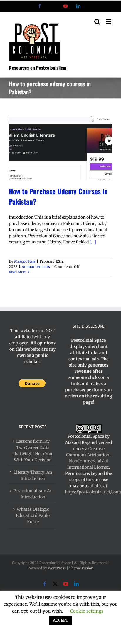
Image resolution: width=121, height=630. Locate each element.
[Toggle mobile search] (97, 22)
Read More (17, 272)
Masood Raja (24, 261)
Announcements (36, 266)
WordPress (57, 568)
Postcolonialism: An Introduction (33, 494)
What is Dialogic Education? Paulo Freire (33, 515)
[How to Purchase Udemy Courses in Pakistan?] (60, 147)
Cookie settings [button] (86, 611)
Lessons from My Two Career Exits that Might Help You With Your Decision (32, 450)
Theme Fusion (81, 568)
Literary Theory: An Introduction (33, 475)
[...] (93, 242)
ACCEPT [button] (60, 620)
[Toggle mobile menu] (109, 22)
